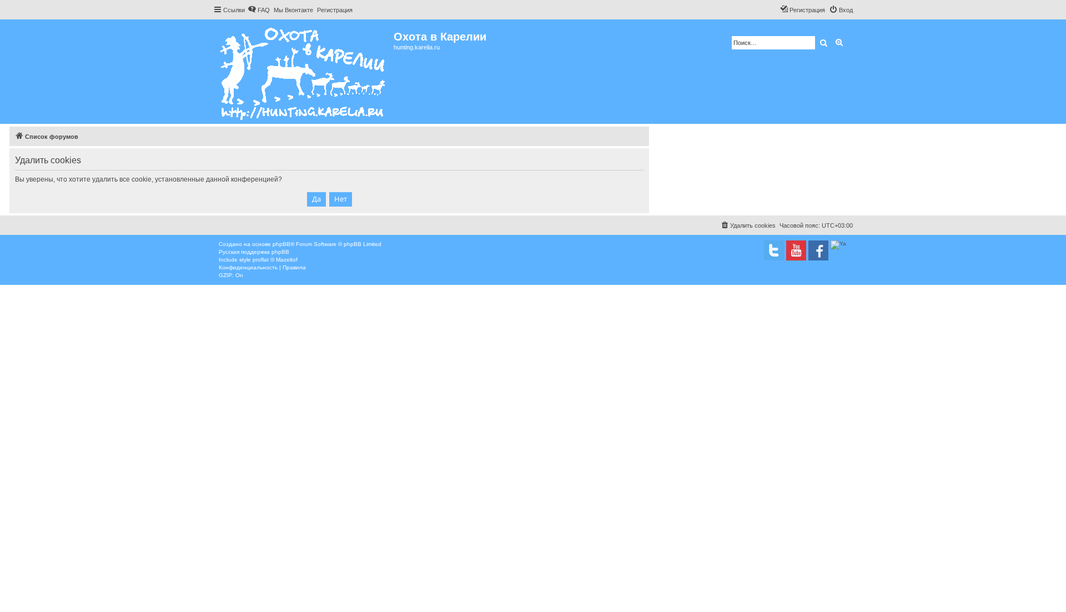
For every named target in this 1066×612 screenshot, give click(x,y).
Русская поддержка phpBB (254, 252)
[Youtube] (796, 250)
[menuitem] (259, 10)
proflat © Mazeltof (275, 260)
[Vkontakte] (774, 250)
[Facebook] (818, 250)
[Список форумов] (303, 71)
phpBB (281, 244)
